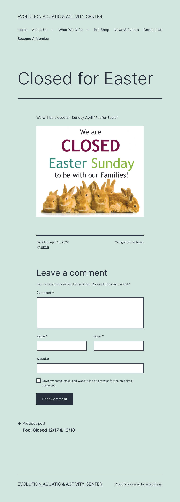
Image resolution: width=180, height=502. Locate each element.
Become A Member (33, 38)
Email (98, 336)
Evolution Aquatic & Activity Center (60, 16)
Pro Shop (101, 30)
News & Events (126, 30)
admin (45, 247)
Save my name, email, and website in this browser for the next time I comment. (88, 383)
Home (22, 30)
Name (42, 336)
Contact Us (152, 30)
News (140, 242)
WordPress (154, 484)
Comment (45, 292)
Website (42, 359)
